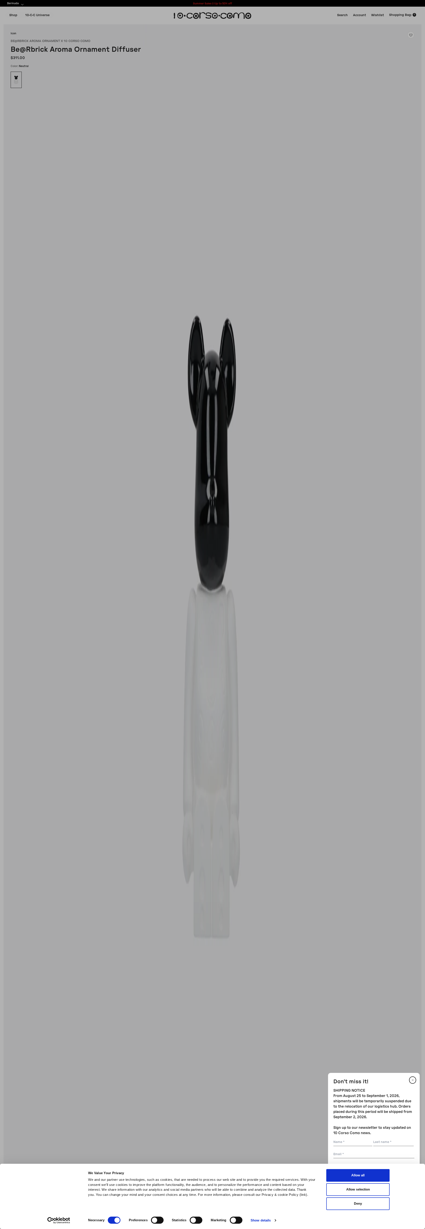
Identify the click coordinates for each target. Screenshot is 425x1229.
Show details (261, 1220)
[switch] (157, 1220)
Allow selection (358, 1189)
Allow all (358, 1175)
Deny (358, 1203)
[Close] (412, 1080)
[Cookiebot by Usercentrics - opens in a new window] (58, 1220)
